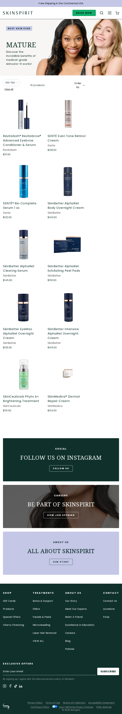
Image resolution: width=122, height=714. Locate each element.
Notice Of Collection (74, 702)
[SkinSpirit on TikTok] (15, 686)
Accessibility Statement (101, 702)
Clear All (8, 89)
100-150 (10, 82)
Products (8, 609)
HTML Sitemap (104, 707)
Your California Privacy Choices (76, 707)
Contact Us (110, 601)
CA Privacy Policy (39, 707)
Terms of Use (53, 702)
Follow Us (61, 468)
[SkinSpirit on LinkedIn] (20, 687)
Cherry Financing (13, 625)
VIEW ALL (38, 641)
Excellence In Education (79, 625)
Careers (70, 633)
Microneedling (41, 625)
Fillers (36, 609)
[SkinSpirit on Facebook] (10, 686)
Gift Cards (9, 601)
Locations (109, 609)
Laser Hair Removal (44, 633)
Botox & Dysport (43, 601)
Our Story (61, 561)
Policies (69, 649)
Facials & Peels (42, 617)
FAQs (106, 617)
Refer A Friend (74, 617)
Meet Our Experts (76, 609)
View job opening (61, 515)
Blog (68, 641)
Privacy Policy (35, 702)
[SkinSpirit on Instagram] (4, 686)
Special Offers (12, 617)
